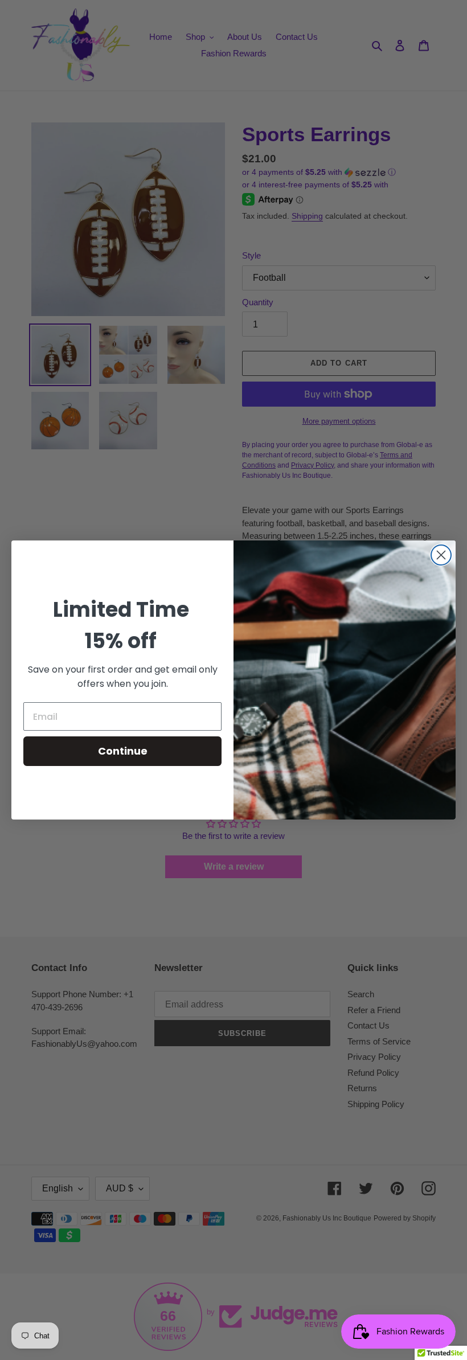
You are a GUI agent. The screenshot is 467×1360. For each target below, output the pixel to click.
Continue (123, 751)
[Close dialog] (441, 555)
